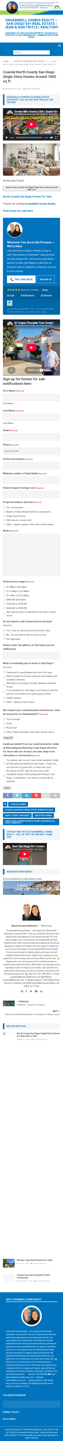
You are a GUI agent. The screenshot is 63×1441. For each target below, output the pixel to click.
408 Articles (46, 926)
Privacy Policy (11, 1412)
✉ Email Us (46, 279)
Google (10, 295)
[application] (31, 124)
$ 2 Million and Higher (17, 587)
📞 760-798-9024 (21, 279)
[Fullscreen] (56, 137)
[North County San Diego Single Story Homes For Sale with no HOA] (9, 1142)
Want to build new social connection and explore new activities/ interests (32, 678)
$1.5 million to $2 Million (18, 591)
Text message (13, 719)
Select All (8, 738)
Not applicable (13, 639)
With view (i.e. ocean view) (19, 520)
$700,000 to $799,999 (17, 604)
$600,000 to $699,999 (17, 608)
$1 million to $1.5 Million (18, 595)
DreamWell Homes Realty (40, 203)
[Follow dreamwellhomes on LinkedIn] (40, 991)
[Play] (6, 137)
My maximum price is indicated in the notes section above (31, 614)
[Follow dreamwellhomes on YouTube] (35, 991)
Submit (7, 788)
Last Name (8, 423)
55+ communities (14, 507)
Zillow (45, 290)
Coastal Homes (18, 804)
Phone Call (11, 727)
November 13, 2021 (13, 89)
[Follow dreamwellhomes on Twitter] (30, 991)
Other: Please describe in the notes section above (30, 732)
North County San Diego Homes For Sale (27, 196)
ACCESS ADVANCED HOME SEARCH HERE (22, 879)
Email (9, 723)
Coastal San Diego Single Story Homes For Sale (29, 810)
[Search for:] (31, 52)
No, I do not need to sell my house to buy (26, 634)
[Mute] (51, 137)
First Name (8, 403)
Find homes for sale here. (18, 210)
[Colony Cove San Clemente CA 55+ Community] (9, 1278)
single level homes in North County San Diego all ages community (30, 822)
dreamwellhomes (32, 89)
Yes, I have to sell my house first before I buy (28, 630)
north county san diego (17, 815)
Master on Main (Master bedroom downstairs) (28, 511)
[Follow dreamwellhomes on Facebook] (25, 991)
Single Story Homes (15, 516)
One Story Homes (43, 815)
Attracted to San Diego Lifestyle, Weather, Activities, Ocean (31, 685)
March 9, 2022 (24, 1039)
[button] (59, 45)
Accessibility (9, 1419)
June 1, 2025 (24, 1263)
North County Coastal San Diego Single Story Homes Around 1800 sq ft (31, 188)
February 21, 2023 (25, 1281)
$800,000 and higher (16, 599)
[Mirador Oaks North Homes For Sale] (9, 1263)
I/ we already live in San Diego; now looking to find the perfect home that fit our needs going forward (32, 692)
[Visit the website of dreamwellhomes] (22, 991)
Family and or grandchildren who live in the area (29, 672)
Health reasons (13, 698)
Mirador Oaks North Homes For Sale (34, 1260)
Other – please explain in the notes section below (30, 524)
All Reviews (46, 295)
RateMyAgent (27, 295)
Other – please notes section (20, 702)
